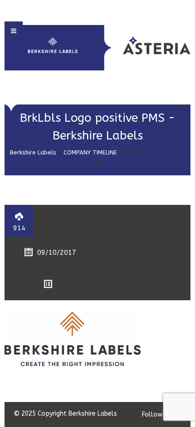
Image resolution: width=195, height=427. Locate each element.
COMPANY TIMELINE (90, 152)
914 (19, 228)
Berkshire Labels (33, 152)
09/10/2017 (56, 252)
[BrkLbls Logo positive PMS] (73, 338)
